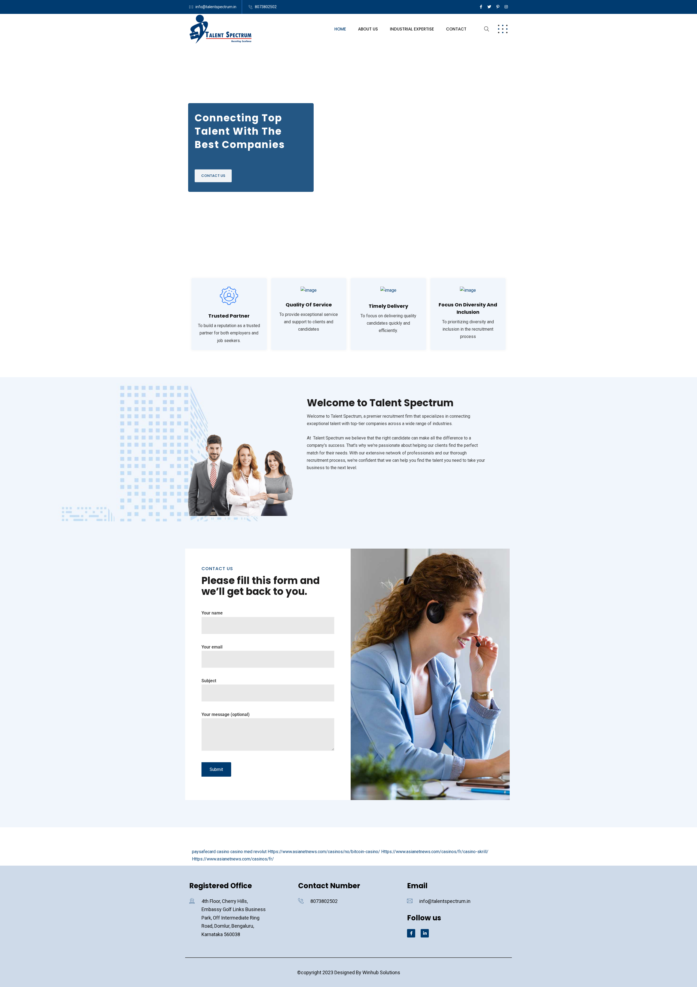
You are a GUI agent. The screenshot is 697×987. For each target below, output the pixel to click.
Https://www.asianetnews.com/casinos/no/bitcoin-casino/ (324, 851)
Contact (456, 29)
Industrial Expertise (412, 29)
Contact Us (213, 174)
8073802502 (266, 7)
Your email (211, 647)
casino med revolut (248, 851)
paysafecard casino (210, 851)
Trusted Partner (229, 315)
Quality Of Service (309, 304)
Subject (208, 680)
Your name (212, 613)
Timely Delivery (388, 306)
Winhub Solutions (381, 972)
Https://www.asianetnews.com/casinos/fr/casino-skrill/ (434, 851)
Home (340, 29)
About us (368, 29)
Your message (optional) (225, 714)
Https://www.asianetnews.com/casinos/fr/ (233, 859)
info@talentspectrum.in (215, 7)
